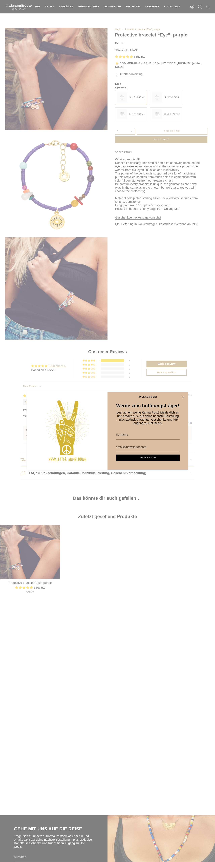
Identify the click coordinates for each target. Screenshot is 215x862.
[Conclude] (183, 397)
